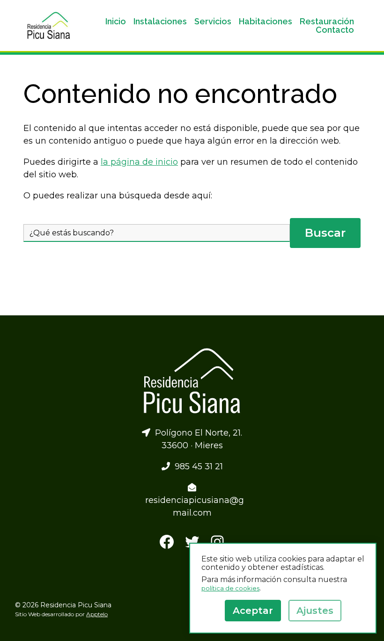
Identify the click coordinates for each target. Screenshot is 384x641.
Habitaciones (265, 21)
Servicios (212, 21)
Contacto (335, 30)
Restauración (327, 21)
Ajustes (314, 610)
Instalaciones (160, 21)
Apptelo (97, 614)
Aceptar (253, 610)
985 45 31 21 (196, 466)
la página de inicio (139, 162)
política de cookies (230, 588)
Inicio (115, 21)
